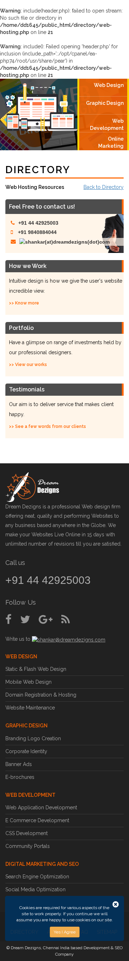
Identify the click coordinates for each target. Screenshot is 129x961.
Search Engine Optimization (37, 876)
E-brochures (19, 777)
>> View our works (28, 364)
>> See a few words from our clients (47, 426)
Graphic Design (105, 103)
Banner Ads (18, 764)
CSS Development (26, 833)
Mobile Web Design (28, 682)
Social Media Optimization (35, 889)
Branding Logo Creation (33, 738)
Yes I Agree (65, 932)
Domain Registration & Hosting (40, 695)
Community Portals (27, 846)
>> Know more (24, 303)
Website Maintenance (30, 708)
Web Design (109, 85)
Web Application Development (41, 807)
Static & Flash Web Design (35, 669)
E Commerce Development (37, 820)
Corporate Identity (26, 751)
